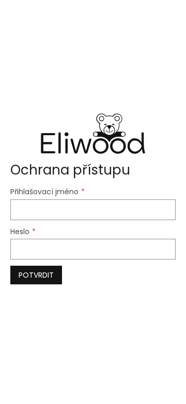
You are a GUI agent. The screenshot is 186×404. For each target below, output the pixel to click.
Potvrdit (36, 275)
